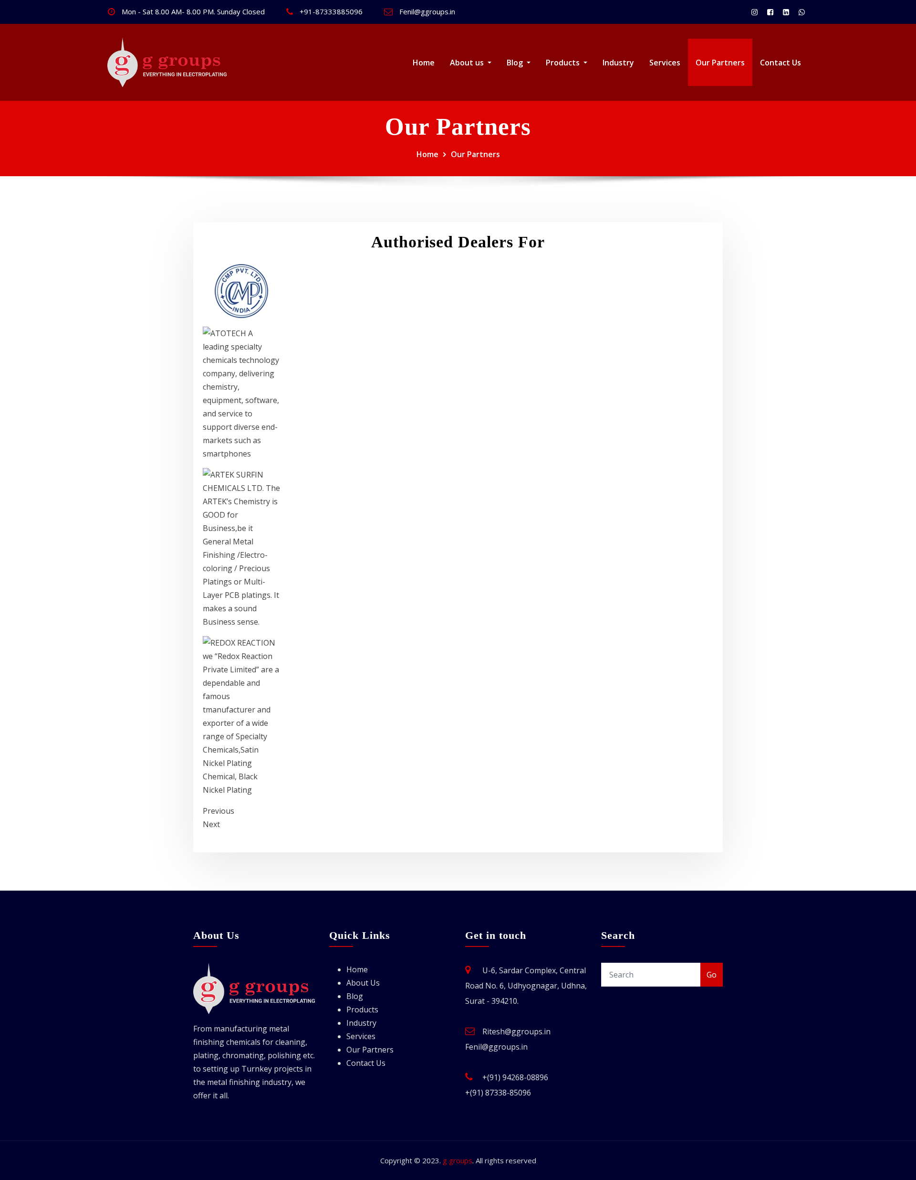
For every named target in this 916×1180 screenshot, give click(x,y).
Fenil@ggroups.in (427, 11)
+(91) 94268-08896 (515, 1077)
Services (664, 62)
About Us (363, 983)
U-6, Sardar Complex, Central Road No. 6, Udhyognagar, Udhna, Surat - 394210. (526, 985)
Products (564, 62)
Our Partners (720, 62)
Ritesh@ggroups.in (516, 1031)
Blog (516, 62)
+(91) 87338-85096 (498, 1092)
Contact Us (780, 62)
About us (468, 62)
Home (424, 62)
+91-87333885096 (331, 11)
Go (712, 974)
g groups (457, 1160)
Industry (618, 62)
